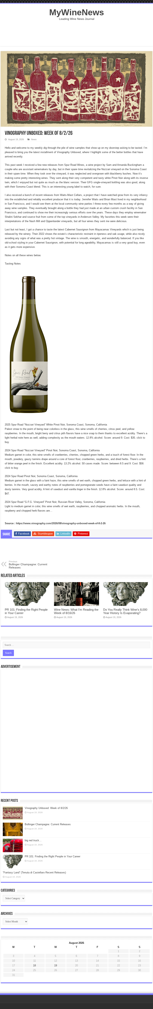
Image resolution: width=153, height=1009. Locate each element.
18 (34, 965)
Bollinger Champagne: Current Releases (28, 564)
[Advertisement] (76, 33)
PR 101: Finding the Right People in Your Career (52, 856)
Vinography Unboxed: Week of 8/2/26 (46, 808)
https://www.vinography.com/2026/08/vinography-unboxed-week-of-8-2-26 (61, 523)
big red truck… (33, 840)
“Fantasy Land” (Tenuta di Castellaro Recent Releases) (34, 872)
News (34, 139)
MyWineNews (76, 12)
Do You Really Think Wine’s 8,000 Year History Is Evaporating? (125, 611)
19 (55, 965)
